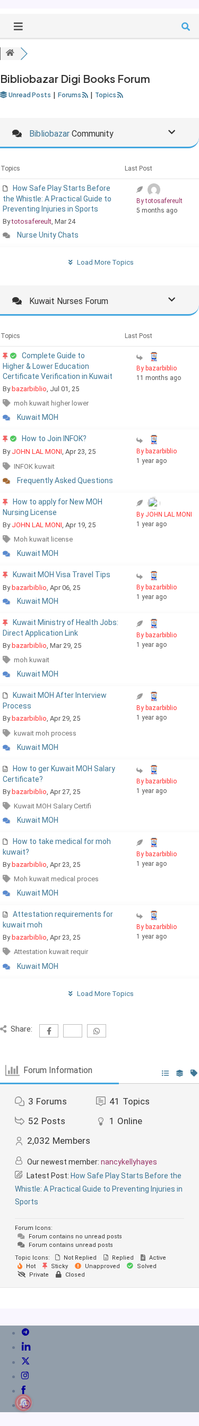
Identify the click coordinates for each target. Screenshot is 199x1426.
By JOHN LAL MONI (164, 514)
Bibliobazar (49, 134)
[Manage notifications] (23, 1402)
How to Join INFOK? (54, 438)
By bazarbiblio (156, 368)
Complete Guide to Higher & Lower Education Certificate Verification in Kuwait (58, 366)
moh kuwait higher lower (51, 403)
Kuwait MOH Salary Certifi (52, 806)
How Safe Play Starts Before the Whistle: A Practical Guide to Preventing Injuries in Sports (57, 198)
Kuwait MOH (37, 417)
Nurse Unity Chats (48, 235)
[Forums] (10, 53)
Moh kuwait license (43, 539)
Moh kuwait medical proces (56, 879)
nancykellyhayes (129, 1162)
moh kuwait (31, 660)
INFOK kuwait (34, 466)
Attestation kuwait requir (51, 952)
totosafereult (31, 221)
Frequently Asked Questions (65, 480)
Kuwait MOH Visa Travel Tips (61, 574)
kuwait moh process (45, 733)
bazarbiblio (29, 389)
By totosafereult (159, 201)
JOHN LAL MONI (37, 451)
